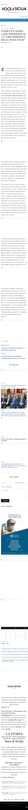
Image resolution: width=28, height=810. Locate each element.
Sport (5, 25)
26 (15, 638)
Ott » (8, 643)
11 (5, 634)
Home (2, 25)
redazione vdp (4, 42)
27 (25, 638)
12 (15, 634)
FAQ (12, 799)
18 (5, 636)
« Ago (3, 643)
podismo (6, 341)
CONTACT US (16, 799)
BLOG (9, 799)
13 (25, 634)
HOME (5, 799)
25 (5, 638)
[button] (2, 4)
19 (15, 636)
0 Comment (12, 28)
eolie (4, 341)
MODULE (22, 799)
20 (25, 636)
